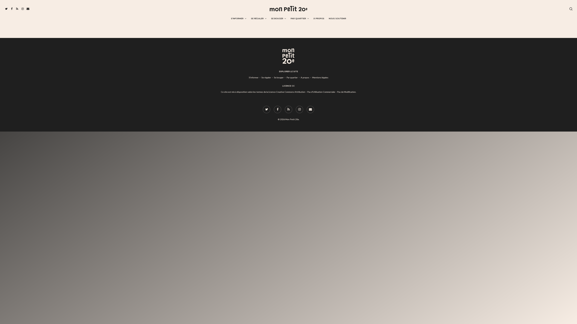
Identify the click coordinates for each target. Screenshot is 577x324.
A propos (305, 77)
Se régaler (257, 18)
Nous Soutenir (337, 18)
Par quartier (298, 18)
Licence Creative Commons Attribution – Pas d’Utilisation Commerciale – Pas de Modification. (312, 92)
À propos (318, 18)
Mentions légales (320, 77)
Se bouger (277, 18)
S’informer (237, 18)
